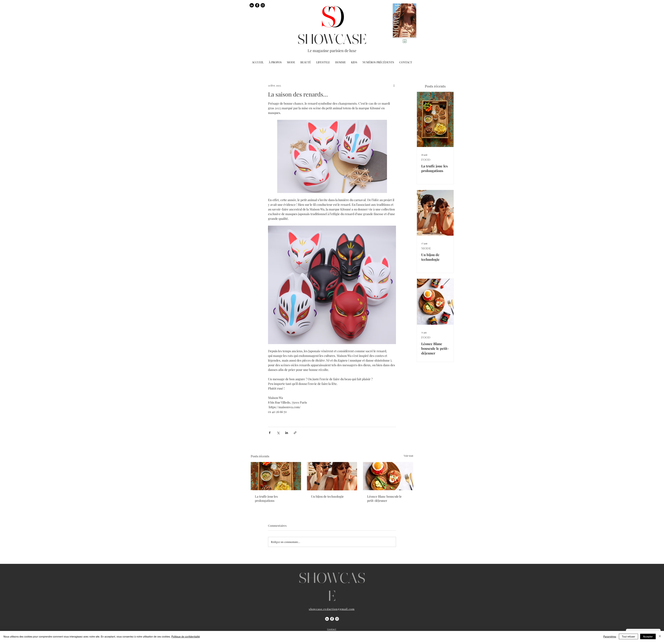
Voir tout (408, 455)
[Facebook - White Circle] (332, 619)
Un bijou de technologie (327, 496)
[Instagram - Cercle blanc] (337, 619)
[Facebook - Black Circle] (257, 5)
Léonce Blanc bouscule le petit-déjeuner (384, 498)
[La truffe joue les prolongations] (276, 476)
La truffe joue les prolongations (266, 498)
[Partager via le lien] (295, 432)
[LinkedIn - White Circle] (327, 619)
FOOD (425, 159)
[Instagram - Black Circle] (263, 5)
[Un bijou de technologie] (332, 476)
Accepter (648, 636)
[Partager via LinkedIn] (286, 432)
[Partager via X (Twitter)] (278, 432)
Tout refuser (628, 636)
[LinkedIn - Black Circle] (252, 5)
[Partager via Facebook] (269, 432)
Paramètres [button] (609, 636)
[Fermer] (660, 636)
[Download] (404, 41)
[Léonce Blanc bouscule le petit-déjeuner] (388, 476)
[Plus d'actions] (394, 85)
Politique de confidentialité (185, 636)
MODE (426, 248)
